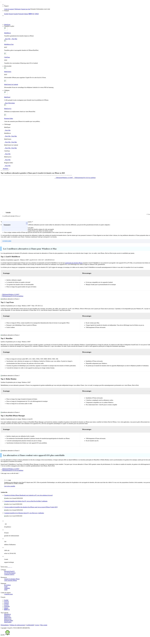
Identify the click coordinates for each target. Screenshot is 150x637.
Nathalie (8, 212)
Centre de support (9, 9)
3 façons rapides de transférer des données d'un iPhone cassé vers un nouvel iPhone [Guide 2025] (31, 507)
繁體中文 (31, 14)
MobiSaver (7, 616)
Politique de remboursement (17, 625)
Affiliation (7, 588)
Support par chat (25, 9)
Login (5, 586)
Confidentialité (30, 625)
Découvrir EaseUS (9, 571)
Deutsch (11, 14)
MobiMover (7, 33)
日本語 (36, 14)
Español (16, 14)
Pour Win (7, 39)
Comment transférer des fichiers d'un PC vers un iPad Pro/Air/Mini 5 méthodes (25, 501)
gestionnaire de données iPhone (74, 263)
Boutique (5, 168)
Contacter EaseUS (9, 574)
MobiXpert (7, 24)
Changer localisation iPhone (12, 579)
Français (6, 601)
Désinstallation (5, 625)
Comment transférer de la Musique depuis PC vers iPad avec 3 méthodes (24, 513)
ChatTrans (7, 57)
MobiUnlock (7, 71)
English (6, 14)
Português (21, 14)
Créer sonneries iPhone (10, 580)
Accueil (1, 170)
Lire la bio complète (9, 486)
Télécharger (17, 9)
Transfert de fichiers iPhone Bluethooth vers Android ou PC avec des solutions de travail (28, 495)
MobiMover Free (9, 44)
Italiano (26, 14)
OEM (5, 589)
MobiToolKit (7, 622)
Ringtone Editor (8, 118)
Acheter (12, 103)
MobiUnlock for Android (11, 84)
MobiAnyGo (7, 108)
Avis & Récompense (9, 573)
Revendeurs (7, 585)
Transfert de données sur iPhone (6, 170)
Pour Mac (14, 39)
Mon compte (43, 625)
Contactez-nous (8, 594)
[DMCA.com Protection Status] (7, 635)
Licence (37, 625)
